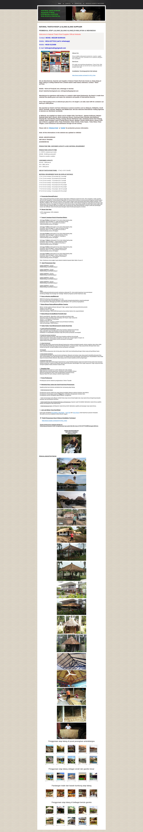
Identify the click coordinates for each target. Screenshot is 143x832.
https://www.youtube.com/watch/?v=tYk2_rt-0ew (54, 420)
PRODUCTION (78, 3)
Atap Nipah (61, 412)
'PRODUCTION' (53, 128)
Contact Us (67, 3)
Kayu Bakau (54, 412)
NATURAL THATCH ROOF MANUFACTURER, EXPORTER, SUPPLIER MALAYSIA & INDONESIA (50, 13)
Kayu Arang (76, 412)
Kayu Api (68, 412)
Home (59, 3)
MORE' (63, 128)
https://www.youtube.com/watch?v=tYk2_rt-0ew (83, 75)
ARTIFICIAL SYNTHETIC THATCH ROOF (95, 3)
